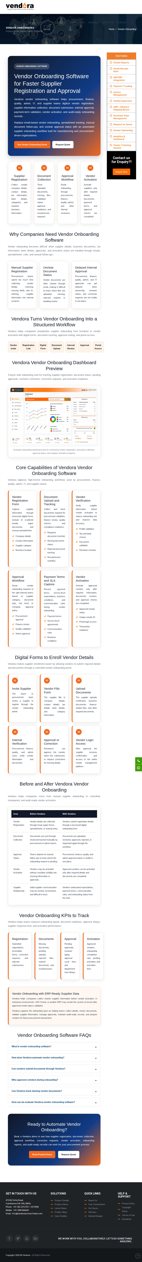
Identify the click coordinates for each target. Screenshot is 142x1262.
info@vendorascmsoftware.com (27, 1213)
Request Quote (63, 144)
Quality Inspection (122, 101)
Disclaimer (126, 1219)
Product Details (62, 1200)
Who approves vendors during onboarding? (35, 1080)
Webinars (93, 22)
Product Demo (61, 1204)
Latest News (61, 1208)
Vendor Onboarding (123, 130)
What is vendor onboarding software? (31, 1046)
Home (30, 22)
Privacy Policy (128, 1203)
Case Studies (61, 1216)
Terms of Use (128, 1215)
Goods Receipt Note (120, 70)
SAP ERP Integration (119, 78)
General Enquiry (95, 1216)
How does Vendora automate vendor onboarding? (38, 1057)
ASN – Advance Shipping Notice (121, 108)
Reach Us (92, 1200)
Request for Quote (122, 124)
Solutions (59, 22)
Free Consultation (96, 1204)
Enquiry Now (121, 172)
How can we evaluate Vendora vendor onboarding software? (43, 1102)
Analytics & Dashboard (119, 137)
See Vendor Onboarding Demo (32, 144)
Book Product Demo (42, 1154)
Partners (92, 1212)
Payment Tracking (122, 86)
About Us (108, 22)
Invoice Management (120, 93)
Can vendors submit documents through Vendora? (38, 1069)
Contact (122, 22)
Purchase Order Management (121, 117)
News (73, 22)
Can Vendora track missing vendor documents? (37, 1091)
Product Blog (61, 1212)
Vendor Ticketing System (122, 146)
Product (42, 22)
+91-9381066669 (21, 1210)
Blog (82, 22)
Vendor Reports (121, 62)
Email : (9, 1213)
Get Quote (93, 1208)
